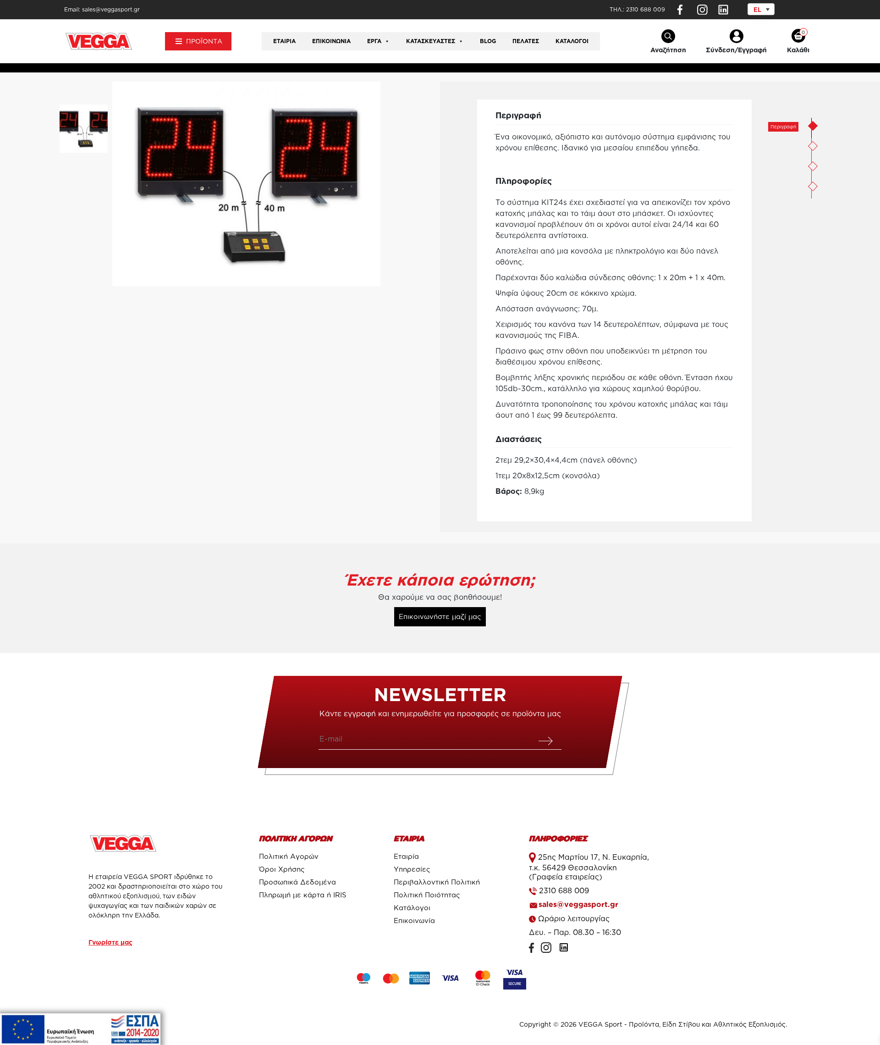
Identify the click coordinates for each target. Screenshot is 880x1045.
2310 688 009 (645, 9)
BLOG (488, 41)
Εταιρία (284, 41)
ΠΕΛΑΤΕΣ (525, 41)
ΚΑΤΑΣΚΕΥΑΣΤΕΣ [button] (430, 41)
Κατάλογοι (572, 41)
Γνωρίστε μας (110, 942)
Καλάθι (798, 49)
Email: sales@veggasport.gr (102, 9)
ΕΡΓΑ (374, 41)
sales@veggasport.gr (578, 904)
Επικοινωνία (331, 41)
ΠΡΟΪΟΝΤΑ (204, 41)
